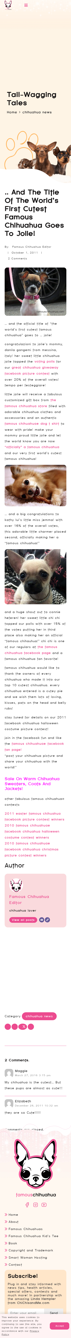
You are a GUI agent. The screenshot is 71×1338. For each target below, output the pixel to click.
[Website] (47, 919)
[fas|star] (27, 1205)
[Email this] (8, 1027)
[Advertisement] (35, 971)
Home (13, 1214)
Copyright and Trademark (31, 1250)
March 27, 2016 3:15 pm (33, 1075)
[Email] (41, 919)
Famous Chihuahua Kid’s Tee (33, 1236)
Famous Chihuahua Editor (31, 246)
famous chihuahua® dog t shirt (32, 423)
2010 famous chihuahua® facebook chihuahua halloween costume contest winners (32, 831)
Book (13, 1243)
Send (54, 1313)
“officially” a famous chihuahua (32, 447)
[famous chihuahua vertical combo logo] (8, 5)
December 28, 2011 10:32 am (36, 1105)
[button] (41, 5)
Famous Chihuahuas (26, 1229)
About (14, 1221)
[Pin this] (31, 1027)
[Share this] (15, 1027)
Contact (15, 1264)
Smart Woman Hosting (28, 1257)
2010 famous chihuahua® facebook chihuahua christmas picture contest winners (32, 849)
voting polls (44, 361)
